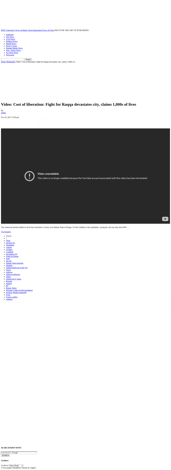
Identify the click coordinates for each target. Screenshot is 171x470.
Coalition (9, 252)
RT (7, 286)
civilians (9, 250)
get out (8, 261)
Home (3, 62)
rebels (8, 277)
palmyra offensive (13, 274)
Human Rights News (14, 48)
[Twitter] (14, 121)
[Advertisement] (85, 81)
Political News (12, 41)
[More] (41, 121)
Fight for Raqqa (12, 256)
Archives (4, 465)
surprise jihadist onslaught (16, 292)
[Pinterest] (23, 121)
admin (3, 113)
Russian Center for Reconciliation (19, 290)
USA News (10, 39)
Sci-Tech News (12, 53)
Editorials (10, 35)
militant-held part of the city (17, 268)
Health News (11, 44)
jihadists (9, 265)
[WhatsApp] (32, 121)
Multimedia (10, 62)
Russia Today (11, 288)
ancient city (10, 243)
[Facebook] (5, 121)
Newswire (10, 55)
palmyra (9, 272)
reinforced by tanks (13, 279)
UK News (10, 37)
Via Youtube (6, 232)
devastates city (11, 254)
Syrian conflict (12, 297)
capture (9, 247)
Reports (9, 281)
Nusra (8, 270)
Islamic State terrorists (14, 263)
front (8, 259)
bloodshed (10, 245)
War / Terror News (13, 50)
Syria (8, 295)
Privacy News (11, 46)
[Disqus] (85, 347)
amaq (8, 241)
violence (9, 299)
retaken (9, 283)
